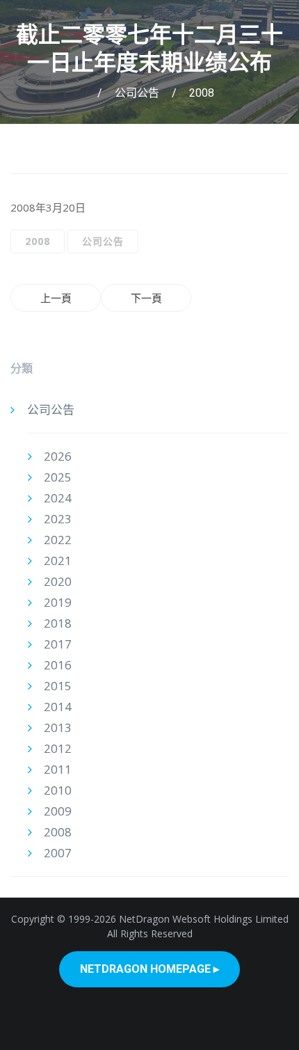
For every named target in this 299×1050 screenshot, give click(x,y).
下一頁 (146, 298)
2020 (58, 581)
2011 (58, 769)
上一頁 (56, 298)
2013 (58, 727)
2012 (58, 748)
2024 (58, 498)
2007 (58, 853)
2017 (58, 644)
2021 (58, 560)
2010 (58, 790)
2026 (58, 456)
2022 (58, 540)
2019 (58, 602)
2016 (58, 665)
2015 (58, 686)
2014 (58, 707)
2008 (201, 93)
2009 (58, 811)
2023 (58, 519)
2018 (58, 623)
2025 (58, 477)
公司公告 (137, 93)
